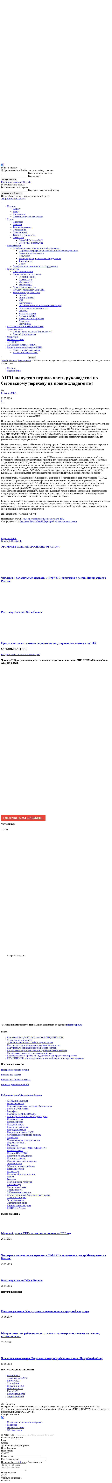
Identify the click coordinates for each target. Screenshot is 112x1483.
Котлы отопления (27, 313)
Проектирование (27, 277)
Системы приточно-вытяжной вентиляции (40, 305)
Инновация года (15, 1119)
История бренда (15, 1121)
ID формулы (7, 1456)
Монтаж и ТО (26, 282)
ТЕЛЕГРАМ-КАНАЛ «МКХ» (22, 344)
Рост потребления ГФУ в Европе (21, 611)
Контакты (12, 1425)
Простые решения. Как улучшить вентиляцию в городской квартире (45, 1311)
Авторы (14, 1095)
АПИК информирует (17, 1101)
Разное (10, 1176)
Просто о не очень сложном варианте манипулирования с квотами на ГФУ (49, 643)
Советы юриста (14, 1189)
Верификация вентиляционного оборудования (36, 248)
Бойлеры (23, 310)
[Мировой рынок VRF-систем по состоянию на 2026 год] (8, 1227)
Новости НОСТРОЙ (17, 1153)
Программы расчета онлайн (15, 1069)
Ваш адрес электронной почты (43, 190)
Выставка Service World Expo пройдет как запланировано (48, 521)
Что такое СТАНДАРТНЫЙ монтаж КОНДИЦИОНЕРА (35, 1037)
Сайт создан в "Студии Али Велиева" (35, 1435)
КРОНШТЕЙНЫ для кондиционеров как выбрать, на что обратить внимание (45, 1058)
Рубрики (5, 1095)
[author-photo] (8, 536)
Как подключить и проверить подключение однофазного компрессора (42, 1055)
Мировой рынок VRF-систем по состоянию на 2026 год (36, 1233)
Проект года (13, 1171)
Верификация (14, 245)
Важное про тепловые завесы (15, 1079)
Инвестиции (19, 214)
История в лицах (15, 1124)
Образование (19, 229)
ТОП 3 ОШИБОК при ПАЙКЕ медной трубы (30, 1042)
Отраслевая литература (24, 287)
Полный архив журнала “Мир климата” (32, 331)
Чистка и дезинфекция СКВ (15, 1084)
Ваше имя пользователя (40, 173)
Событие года (14, 1184)
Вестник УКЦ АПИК (17, 1108)
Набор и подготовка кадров (26, 350)
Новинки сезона (15, 1150)
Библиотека (13, 269)
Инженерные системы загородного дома (27, 1116)
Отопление (24, 321)
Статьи (10, 219)
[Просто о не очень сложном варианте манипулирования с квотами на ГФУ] (17, 637)
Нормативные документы (31, 253)
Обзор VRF (18, 237)
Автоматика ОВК (27, 316)
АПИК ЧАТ (13, 342)
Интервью (18, 222)
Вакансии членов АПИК (25, 352)
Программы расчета (23, 271)
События (17, 224)
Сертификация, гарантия (19, 1182)
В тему (22, 263)
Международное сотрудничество (23, 1140)
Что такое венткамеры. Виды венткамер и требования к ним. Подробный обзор (52, 1358)
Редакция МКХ (8, 393)
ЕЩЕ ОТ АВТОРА (50, 547)
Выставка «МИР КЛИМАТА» (22, 1114)
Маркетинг (12, 337)
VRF (21, 300)
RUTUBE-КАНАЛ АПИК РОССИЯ (25, 326)
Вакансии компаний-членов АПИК (24, 347)
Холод (16, 211)
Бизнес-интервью (15, 1103)
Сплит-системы (26, 297)
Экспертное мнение (17, 1203)
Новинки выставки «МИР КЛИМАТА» (27, 1148)
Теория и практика (22, 227)
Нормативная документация (27, 274)
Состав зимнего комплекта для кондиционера (29, 1053)
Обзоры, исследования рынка (21, 1161)
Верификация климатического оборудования (35, 266)
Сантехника (25, 324)
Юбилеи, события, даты (19, 1205)
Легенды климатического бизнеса (24, 1135)
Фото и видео (25, 261)
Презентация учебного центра (28, 216)
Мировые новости (16, 1142)
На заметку (12, 1145)
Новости (11, 206)
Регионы (11, 1179)
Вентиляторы (25, 284)
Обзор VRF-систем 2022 (31, 243)
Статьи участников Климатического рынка (28, 1195)
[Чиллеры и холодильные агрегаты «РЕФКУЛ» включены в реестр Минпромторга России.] (17, 572)
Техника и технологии (24, 235)
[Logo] (1, 201)
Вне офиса (12, 1111)
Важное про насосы (11, 1074)
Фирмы (38, 1095)
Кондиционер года (16, 1129)
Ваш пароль (34, 176)
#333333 (5, 1453)
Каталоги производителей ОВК (28, 290)
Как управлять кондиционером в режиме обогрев (31, 1048)
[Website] (2, 164)
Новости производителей (19, 1155)
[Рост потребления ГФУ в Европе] (17, 606)
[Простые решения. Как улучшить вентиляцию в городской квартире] (8, 1305)
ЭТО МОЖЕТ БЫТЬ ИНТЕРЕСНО (20, 547)
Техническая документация (26, 292)
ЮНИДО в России (16, 1208)
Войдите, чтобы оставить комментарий (20, 654)
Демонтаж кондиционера (19, 1040)
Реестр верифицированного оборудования (40, 258)
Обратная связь (14, 1430)
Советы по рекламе (16, 1187)
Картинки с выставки (18, 1127)
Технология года (15, 1200)
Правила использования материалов (25, 1422)
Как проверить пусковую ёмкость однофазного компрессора (37, 1050)
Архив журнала (15, 329)
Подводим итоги (15, 1169)
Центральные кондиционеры (33, 308)
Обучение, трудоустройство (21, 1166)
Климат (16, 209)
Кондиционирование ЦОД (20, 1132)
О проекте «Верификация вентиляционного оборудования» (48, 250)
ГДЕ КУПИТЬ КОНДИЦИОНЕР (23, 818)
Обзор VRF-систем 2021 (31, 240)
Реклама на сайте (15, 339)
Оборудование (26, 1095)
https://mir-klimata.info (11, 541)
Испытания (24, 256)
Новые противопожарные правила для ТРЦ (42, 518)
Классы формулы (9, 1459)
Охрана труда (25, 279)
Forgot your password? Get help (16, 182)
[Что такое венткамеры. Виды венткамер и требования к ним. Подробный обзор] (8, 1353)
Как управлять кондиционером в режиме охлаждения (33, 1045)
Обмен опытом (14, 1163)
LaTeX (18, 1462)
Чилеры (22, 295)
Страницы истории (16, 1197)
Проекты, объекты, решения (21, 1174)
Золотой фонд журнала (24, 334)
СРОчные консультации (19, 1192)
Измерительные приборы (31, 318)
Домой (4, 360)
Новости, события (16, 1158)
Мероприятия (24, 360)
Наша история (20, 232)
